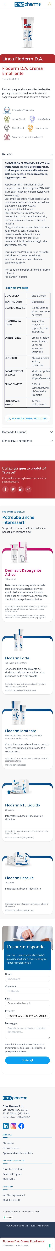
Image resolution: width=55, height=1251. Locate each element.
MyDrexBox (9, 1179)
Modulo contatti (12, 1200)
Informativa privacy (11, 1211)
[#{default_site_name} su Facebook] (21, 1126)
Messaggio (11, 1023)
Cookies (9, 1217)
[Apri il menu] (5, 4)
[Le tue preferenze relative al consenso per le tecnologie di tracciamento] (50, 1246)
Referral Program (12, 1174)
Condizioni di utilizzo (31, 1211)
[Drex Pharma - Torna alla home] (27, 1098)
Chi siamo (8, 1143)
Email (8, 998)
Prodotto (10, 1011)
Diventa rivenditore (13, 1169)
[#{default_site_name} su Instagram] (13, 1126)
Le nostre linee (11, 1148)
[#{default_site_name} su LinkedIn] (6, 1126)
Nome (8, 974)
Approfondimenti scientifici (18, 1153)
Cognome (10, 986)
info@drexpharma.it (14, 1195)
